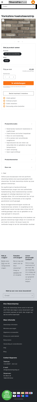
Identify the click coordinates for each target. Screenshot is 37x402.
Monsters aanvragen (9, 328)
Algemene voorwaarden (10, 332)
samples (16, 272)
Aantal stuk (6, 73)
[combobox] (18, 7)
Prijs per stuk (7, 69)
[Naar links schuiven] (15, 42)
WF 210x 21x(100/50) (12, 54)
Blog (4, 351)
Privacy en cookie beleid (11, 336)
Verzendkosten (6, 86)
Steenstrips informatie (10, 324)
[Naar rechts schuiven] (22, 42)
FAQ (2, 263)
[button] (2, 2)
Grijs (6, 60)
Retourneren (7, 340)
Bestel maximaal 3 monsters (18, 93)
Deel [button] (4, 173)
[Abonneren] (32, 296)
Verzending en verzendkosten (12, 344)
